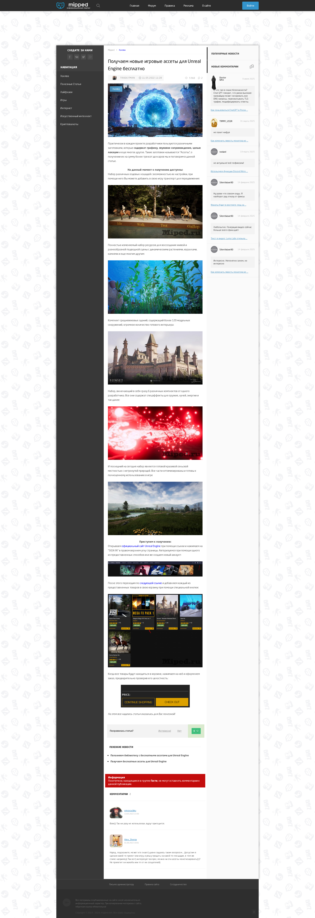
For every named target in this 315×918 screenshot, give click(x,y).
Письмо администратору (121, 884)
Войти (250, 5)
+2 (197, 731)
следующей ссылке (151, 583)
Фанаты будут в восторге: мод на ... (228, 204)
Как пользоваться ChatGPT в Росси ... (229, 110)
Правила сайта (152, 884)
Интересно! (164, 730)
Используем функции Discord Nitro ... (229, 171)
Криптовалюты (69, 124)
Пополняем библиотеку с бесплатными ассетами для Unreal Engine (149, 755)
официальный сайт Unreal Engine (141, 546)
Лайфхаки (66, 92)
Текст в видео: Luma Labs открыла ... (229, 238)
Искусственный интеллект (76, 116)
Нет (179, 730)
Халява (64, 75)
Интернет (66, 108)
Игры (63, 100)
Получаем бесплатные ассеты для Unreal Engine (138, 761)
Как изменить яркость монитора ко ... (229, 140)
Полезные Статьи (70, 84)
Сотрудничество (178, 884)
